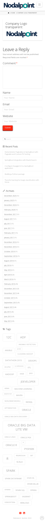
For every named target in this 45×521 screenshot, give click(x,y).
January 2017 (9, 237)
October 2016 (9, 251)
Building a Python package (15, 174)
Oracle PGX (26, 437)
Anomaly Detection (27, 344)
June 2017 (8, 228)
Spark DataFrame (13, 478)
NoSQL (29, 402)
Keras (7, 388)
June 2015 (8, 316)
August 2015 (9, 307)
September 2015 (10, 302)
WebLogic (24, 503)
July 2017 (7, 223)
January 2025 (9, 200)
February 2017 (9, 233)
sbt (31, 455)
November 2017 (10, 214)
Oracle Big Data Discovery (16, 417)
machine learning (23, 389)
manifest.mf (8, 394)
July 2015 (7, 312)
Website (8, 116)
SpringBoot (10, 496)
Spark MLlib (32, 484)
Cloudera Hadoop (25, 354)
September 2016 (10, 256)
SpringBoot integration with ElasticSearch (21, 160)
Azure (19, 349)
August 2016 (9, 261)
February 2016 (9, 284)
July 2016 (7, 265)
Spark (10, 471)
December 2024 (10, 205)
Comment (10, 63)
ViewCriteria (10, 502)
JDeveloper (28, 381)
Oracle (26, 410)
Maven (19, 395)
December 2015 (10, 288)
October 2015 (9, 298)
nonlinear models (12, 401)
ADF (23, 337)
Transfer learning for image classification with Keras (22, 181)
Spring (33, 490)
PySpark (29, 448)
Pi (23, 442)
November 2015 (10, 293)
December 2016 (10, 242)
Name (6, 92)
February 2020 (9, 210)
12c (8, 337)
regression (20, 455)
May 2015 (8, 321)
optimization (10, 408)
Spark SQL (20, 490)
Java (31, 373)
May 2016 (8, 270)
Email (6, 104)
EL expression (19, 366)
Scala (19, 461)
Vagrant (26, 496)
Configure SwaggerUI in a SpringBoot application (19, 167)
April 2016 (8, 275)
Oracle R (11, 445)
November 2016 (10, 247)
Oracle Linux (10, 437)
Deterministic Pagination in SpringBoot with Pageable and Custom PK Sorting (21, 153)
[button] (39, 4)
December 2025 (10, 196)
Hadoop (9, 374)
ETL (29, 367)
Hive (22, 374)
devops (32, 360)
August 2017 (9, 219)
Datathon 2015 (13, 360)
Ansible (8, 350)
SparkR (7, 490)
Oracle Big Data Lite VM (21, 427)
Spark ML (30, 478)
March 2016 (8, 279)
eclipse (7, 367)
